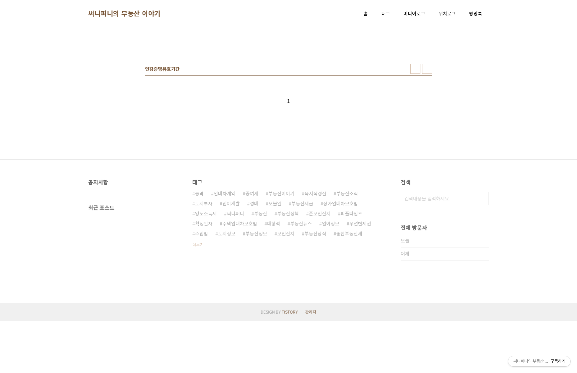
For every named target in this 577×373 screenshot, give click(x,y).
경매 (254, 203)
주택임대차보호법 (239, 223)
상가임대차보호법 (340, 203)
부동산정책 (288, 213)
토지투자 (203, 203)
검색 (482, 198)
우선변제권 (360, 223)
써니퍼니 (235, 213)
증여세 (251, 193)
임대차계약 (224, 193)
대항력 (273, 223)
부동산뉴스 (301, 223)
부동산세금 (302, 203)
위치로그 (447, 13)
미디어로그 (414, 13)
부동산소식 (347, 193)
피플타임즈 (351, 213)
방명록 (475, 13)
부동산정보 (256, 233)
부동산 (260, 213)
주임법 (201, 233)
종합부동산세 (349, 233)
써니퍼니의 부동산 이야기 (124, 13)
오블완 (274, 203)
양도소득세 (206, 213)
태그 (385, 13)
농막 (199, 193)
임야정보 (330, 223)
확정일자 (203, 223)
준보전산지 (320, 213)
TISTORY (290, 312)
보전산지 (286, 233)
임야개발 (231, 203)
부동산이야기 (281, 193)
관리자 (310, 312)
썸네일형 (415, 69)
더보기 (197, 244)
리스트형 (427, 69)
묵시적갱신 (315, 193)
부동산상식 (315, 233)
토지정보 (226, 233)
